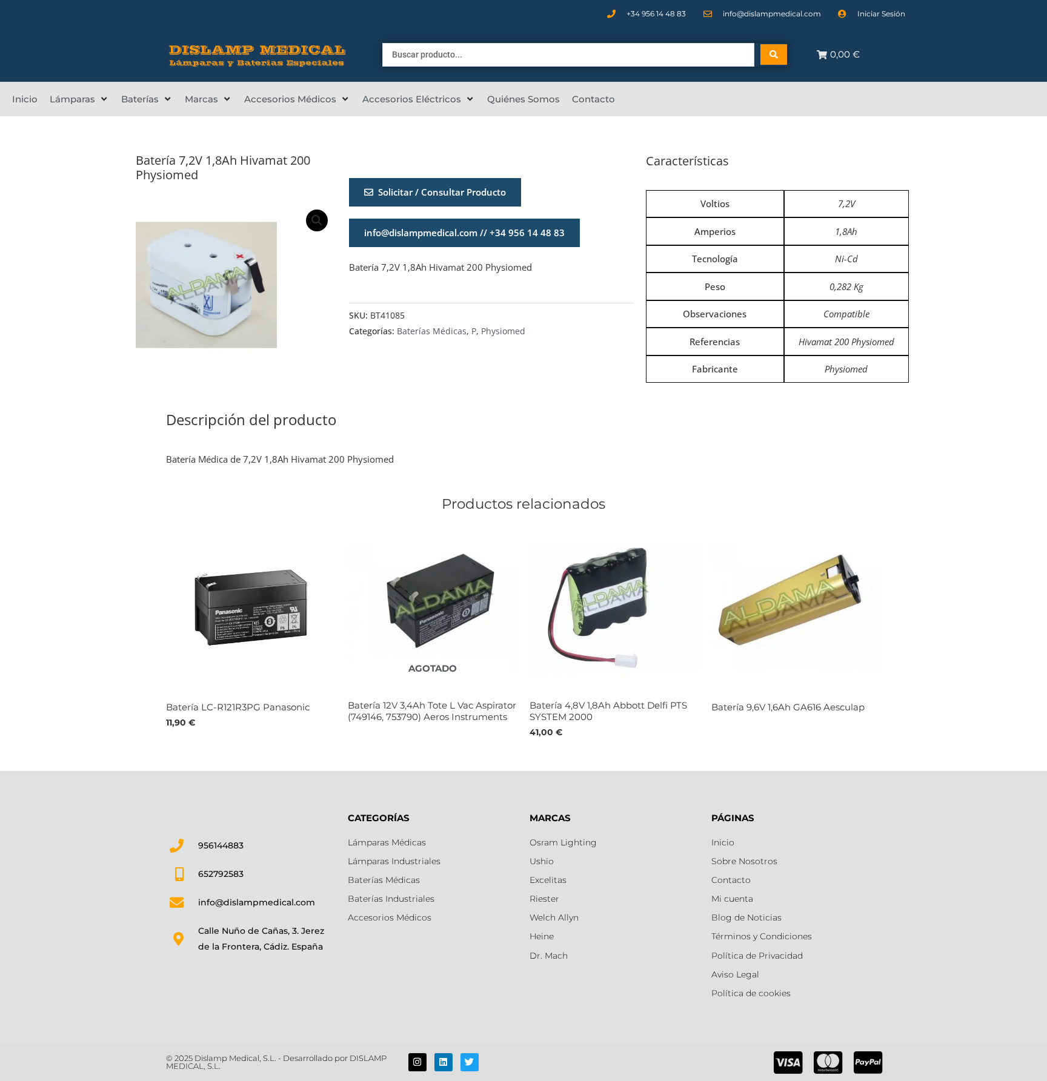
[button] (79, 99)
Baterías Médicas (432, 331)
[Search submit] (773, 54)
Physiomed (503, 331)
